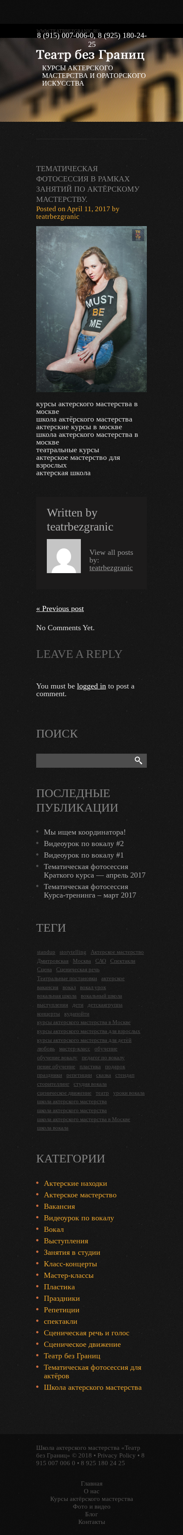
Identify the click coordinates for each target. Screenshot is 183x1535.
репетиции (79, 1075)
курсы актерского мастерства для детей (84, 1040)
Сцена (44, 969)
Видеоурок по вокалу (79, 1218)
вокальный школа (101, 996)
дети (77, 1004)
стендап (124, 1075)
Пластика (59, 1287)
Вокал (54, 1229)
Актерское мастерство (117, 952)
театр (102, 1093)
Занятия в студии (72, 1252)
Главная (92, 1483)
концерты (48, 1013)
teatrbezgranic (58, 216)
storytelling (73, 952)
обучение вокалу (57, 1057)
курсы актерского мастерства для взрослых (88, 1031)
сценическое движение (64, 1093)
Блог (91, 1514)
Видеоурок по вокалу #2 (84, 843)
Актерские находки (75, 1183)
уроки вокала (129, 1093)
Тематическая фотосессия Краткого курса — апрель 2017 (95, 870)
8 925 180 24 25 (103, 1463)
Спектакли (122, 961)
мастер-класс (74, 1048)
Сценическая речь (78, 969)
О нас (92, 1491)
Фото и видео (92, 1506)
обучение (105, 1048)
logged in (91, 686)
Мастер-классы (69, 1275)
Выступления (66, 1241)
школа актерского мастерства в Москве (83, 1119)
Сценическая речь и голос (86, 1332)
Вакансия (59, 1206)
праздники (49, 1075)
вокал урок (93, 987)
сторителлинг (53, 1084)
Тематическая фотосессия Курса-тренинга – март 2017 (90, 890)
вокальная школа (57, 996)
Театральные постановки (67, 978)
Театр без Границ (72, 1355)
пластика (90, 1066)
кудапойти (76, 1013)
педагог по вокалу (103, 1057)
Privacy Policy (116, 1455)
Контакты (91, 1521)
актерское (113, 978)
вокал (69, 987)
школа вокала (53, 1128)
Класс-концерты (70, 1264)
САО (100, 961)
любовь (46, 1048)
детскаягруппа (105, 1004)
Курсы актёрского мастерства (91, 1498)
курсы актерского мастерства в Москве (84, 1022)
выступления (52, 1004)
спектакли (60, 1321)
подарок (115, 1066)
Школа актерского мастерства (93, 1387)
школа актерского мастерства (72, 1101)
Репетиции (62, 1309)
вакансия (47, 987)
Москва (82, 961)
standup (46, 952)
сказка (103, 1075)
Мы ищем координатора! (85, 832)
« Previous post (60, 608)
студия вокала (90, 1084)
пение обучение (56, 1066)
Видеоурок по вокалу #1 (84, 855)
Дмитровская (53, 961)
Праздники (62, 1298)
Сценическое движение (82, 1344)
